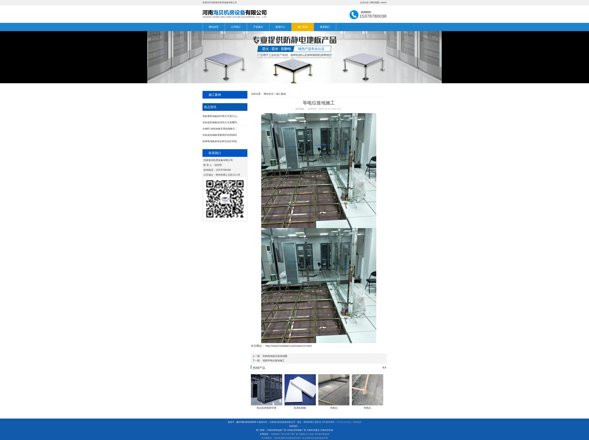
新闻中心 (280, 27)
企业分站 (364, 2)
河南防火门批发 (306, 434)
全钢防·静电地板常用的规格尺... (219, 128)
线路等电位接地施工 (274, 360)
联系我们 (325, 27)
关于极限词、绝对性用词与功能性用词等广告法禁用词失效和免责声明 (294, 438)
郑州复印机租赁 (321, 434)
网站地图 (374, 2)
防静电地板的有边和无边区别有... (220, 141)
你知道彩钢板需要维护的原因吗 (219, 135)
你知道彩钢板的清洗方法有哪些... (220, 122)
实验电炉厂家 (277, 434)
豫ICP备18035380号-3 (247, 422)
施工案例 (303, 27)
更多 (384, 367)
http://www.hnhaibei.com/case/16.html (288, 345)
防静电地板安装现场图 (275, 356)
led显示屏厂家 (291, 434)
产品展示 (258, 27)
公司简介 (236, 27)
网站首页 (214, 27)
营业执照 (357, 422)
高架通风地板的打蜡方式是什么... (220, 116)
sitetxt (384, 2)
